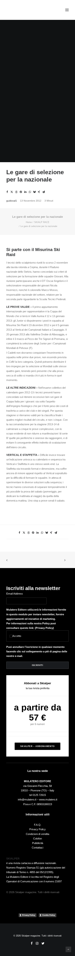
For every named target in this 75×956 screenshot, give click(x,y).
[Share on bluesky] (34, 192)
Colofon (37, 838)
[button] (67, 10)
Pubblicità (37, 843)
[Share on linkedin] (25, 192)
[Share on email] (43, 192)
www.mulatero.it (48, 799)
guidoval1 (11, 200)
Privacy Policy (44, 627)
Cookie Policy (48, 915)
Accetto (16, 635)
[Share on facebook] (7, 192)
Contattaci (37, 847)
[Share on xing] (39, 192)
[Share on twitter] (12, 192)
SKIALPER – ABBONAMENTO (37, 746)
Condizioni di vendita (37, 833)
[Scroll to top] (68, 949)
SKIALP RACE (41, 222)
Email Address (14, 593)
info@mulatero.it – (28, 799)
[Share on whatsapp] (30, 192)
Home (29, 222)
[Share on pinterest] (21, 192)
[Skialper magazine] (21, 10)
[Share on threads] (16, 192)
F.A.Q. (37, 824)
